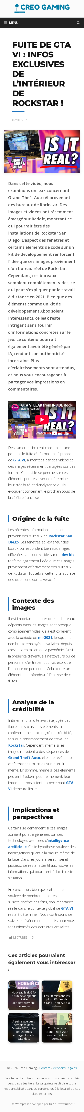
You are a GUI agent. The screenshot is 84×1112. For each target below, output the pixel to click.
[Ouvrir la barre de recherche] (78, 23)
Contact (44, 1068)
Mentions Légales (65, 1068)
